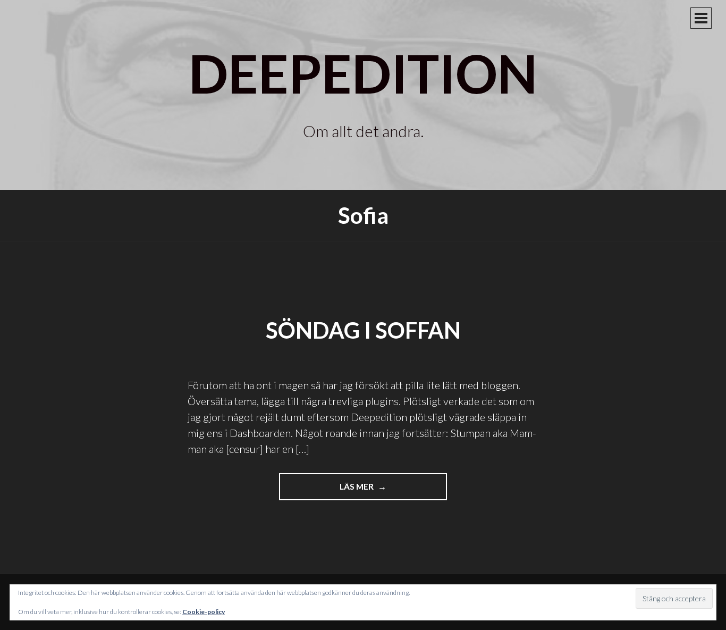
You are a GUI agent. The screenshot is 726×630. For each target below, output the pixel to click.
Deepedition (363, 73)
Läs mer (370, 490)
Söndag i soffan (363, 330)
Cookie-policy (203, 612)
